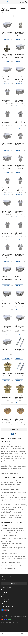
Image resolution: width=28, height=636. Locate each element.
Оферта (17, 622)
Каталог (3, 594)
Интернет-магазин (6, 587)
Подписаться (14, 583)
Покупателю (4, 592)
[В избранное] (12, 39)
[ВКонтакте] (2, 610)
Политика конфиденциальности (8, 622)
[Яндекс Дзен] (8, 610)
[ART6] (6, 625)
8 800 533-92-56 (5, 599)
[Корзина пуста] (26, 2)
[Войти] (23, 2)
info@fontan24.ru (5, 601)
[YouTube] (5, 610)
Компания (3, 589)
